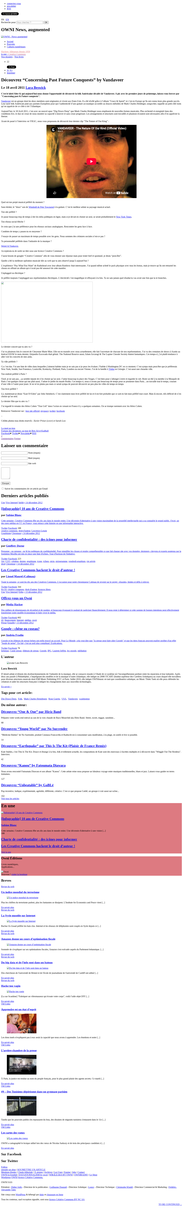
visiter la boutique (19, 874)
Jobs (74, 1172)
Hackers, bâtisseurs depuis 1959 (15, 51)
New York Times (123, 217)
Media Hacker (14, 604)
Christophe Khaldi (124, 1187)
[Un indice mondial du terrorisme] (22, 897)
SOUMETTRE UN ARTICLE (31, 1169)
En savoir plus (7, 907)
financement (10, 620)
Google (43, 651)
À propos (38, 1172)
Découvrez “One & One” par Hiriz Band (31, 712)
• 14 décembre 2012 (33, 502)
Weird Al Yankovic (9, 246)
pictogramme (61, 561)
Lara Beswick (36, 87)
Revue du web (7, 886)
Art (2, 561)
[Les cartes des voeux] (17, 1138)
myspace (44, 411)
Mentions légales (8, 1172)
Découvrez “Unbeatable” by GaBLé (27, 785)
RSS (9, 8)
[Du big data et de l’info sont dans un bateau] (27, 968)
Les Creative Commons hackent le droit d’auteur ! (38, 570)
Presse (4, 623)
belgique (5, 651)
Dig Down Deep (8, 699)
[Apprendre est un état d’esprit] (21, 1032)
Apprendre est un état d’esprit (18, 1009)
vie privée (90, 561)
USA (64, 699)
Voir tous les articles (10, 798)
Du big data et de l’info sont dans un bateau (27, 962)
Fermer (17, 438)
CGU (7, 561)
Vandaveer (6, 101)
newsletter (11, 6)
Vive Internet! (12, 502)
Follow (4, 1167)
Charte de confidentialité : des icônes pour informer (39, 539)
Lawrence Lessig (39, 531)
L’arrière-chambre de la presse (19, 1050)
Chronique (16, 533)
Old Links (5, 1004)
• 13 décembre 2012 (33, 592)
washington (84, 699)
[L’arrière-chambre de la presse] (21, 1074)
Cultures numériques (16, 47)
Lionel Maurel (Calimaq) (20, 576)
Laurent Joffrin (59, 651)
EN (7, 19)
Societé (10, 41)
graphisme (31, 561)
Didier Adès (16, 1187)
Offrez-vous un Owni (16, 598)
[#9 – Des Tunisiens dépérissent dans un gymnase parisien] (21, 1115)
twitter (52, 411)
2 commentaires (7, 437)
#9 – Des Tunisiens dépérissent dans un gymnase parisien (34, 1091)
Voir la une (6, 852)
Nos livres (19, 57)
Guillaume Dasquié (58, 1187)
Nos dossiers (7, 57)
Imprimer (11, 73)
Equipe (67, 1172)
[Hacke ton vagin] (15, 991)
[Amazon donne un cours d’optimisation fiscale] (29, 944)
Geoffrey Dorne (15, 545)
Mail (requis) (34, 458)
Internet (20, 620)
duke (41, 1194)
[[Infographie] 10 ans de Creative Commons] (21, 812)
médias (28, 620)
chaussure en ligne (55, 1194)
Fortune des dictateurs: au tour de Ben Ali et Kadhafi (25, 431)
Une (3, 502)
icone (39, 561)
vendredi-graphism (76, 561)
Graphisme (6, 533)
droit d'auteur (24, 531)
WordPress (20, 1194)
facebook (60, 411)
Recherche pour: (8, 22)
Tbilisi (111, 369)
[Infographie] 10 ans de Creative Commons (32, 509)
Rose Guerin (54, 699)
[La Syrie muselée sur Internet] (21, 921)
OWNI (14, 1177)
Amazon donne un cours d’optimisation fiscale (28, 938)
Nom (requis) (34, 453)
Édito (21, 592)
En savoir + (6, 686)
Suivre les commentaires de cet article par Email (26, 488)
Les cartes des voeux (13, 1132)
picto (52, 561)
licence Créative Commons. (30, 1177)
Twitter (15, 433)
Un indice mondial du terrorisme (20, 892)
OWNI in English (9, 1175)
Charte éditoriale (25, 1172)
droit (3, 564)
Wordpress (6, 1177)
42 (2, 620)
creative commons (9, 531)
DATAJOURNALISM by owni (33, 1175)
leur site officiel (32, 411)
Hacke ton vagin (10, 985)
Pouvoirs (11, 44)
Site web (32, 463)
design (23, 561)
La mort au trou (8, 428)
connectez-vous (14, 3)
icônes (46, 561)
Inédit (21, 502)
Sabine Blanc (13, 515)
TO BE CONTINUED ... (170, 1204)
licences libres (44, 589)
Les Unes (58, 1172)
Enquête (11, 623)
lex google (71, 651)
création (15, 561)
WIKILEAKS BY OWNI (61, 1175)
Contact (81, 1172)
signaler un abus (8, 1169)
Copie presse (16, 651)
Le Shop (93, 1175)
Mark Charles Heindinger (35, 699)
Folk (20, 699)
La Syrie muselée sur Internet (18, 915)
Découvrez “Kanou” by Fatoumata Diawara (33, 765)
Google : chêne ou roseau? (20, 629)
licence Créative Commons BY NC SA (67, 1199)
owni (34, 620)
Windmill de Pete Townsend (41, 207)
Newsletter (25, 433)
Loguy (91, 1187)
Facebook (5, 433)
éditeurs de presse (31, 651)
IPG (49, 651)
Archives (48, 1172)
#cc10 (4, 589)
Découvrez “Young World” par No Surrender (34, 729)
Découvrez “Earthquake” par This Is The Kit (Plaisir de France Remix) (53, 746)
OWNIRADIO (81, 1175)
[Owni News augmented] (14, 36)
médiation (82, 651)
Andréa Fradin (15, 635)
